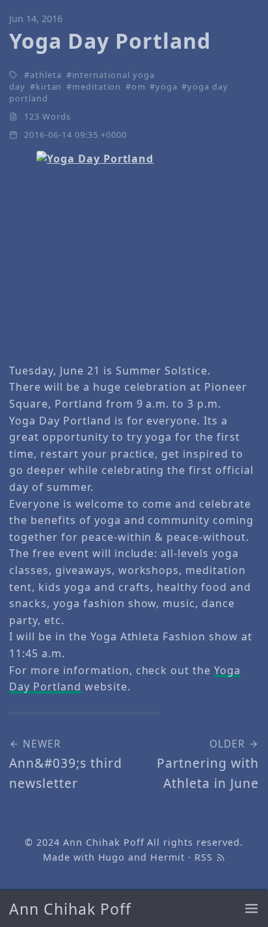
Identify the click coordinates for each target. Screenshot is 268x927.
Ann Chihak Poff (70, 908)
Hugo (112, 857)
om (138, 86)
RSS (205, 857)
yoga (166, 86)
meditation (97, 86)
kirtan (49, 86)
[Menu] (251, 909)
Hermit (167, 857)
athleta (46, 75)
